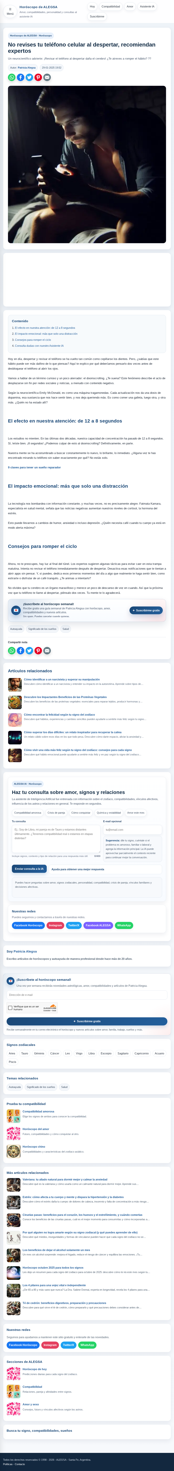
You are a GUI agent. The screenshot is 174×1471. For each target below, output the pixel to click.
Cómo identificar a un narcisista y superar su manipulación (62, 679)
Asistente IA (147, 6)
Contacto (20, 1464)
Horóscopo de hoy (35, 1369)
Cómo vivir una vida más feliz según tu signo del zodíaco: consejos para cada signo (78, 750)
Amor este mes (135, 812)
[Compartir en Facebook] (20, 77)
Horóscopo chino (34, 1146)
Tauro (24, 1053)
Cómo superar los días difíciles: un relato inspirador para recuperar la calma (72, 732)
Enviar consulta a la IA (29, 868)
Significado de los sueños (42, 629)
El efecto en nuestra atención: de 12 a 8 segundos (45, 327)
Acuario (159, 1053)
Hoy (92, 6)
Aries (12, 1053)
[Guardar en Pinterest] (38, 77)
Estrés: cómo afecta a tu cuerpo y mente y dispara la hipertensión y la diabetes (73, 1197)
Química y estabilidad (109, 812)
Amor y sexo (31, 1404)
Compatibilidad (111, 6)
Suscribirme (97, 16)
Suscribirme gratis (146, 610)
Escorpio (106, 1053)
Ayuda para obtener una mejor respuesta (77, 869)
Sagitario (123, 1053)
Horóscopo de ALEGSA (38, 7)
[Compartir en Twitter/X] (29, 77)
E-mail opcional (112, 821)
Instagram (55, 925)
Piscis (12, 1061)
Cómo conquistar (80, 812)
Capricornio (142, 1053)
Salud (66, 629)
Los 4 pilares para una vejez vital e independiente (54, 1285)
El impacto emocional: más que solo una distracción (46, 333)
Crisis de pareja (56, 812)
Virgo (79, 1053)
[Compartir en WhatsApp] (11, 77)
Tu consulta (19, 821)
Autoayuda (16, 629)
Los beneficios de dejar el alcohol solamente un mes (56, 1250)
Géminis (39, 1053)
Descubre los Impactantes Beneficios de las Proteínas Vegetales (65, 697)
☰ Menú (10, 11)
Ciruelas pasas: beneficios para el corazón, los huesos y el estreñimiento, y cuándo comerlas (82, 1214)
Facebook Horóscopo (28, 925)
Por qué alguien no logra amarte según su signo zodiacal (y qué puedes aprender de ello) (80, 1232)
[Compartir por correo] (47, 77)
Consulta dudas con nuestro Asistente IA (39, 345)
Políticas (8, 1464)
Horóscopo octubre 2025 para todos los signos (53, 1267)
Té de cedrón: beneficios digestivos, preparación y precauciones (64, 1303)
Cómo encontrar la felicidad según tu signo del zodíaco (59, 714)
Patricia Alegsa (27, 67)
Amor (130, 6)
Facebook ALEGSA (98, 925)
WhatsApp (124, 925)
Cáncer (54, 1053)
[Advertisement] (87, 279)
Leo (67, 1053)
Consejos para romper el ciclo (33, 339)
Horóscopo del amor (36, 1129)
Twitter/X (73, 925)
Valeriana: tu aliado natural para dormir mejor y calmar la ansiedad (65, 1179)
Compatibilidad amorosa (27, 812)
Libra (92, 1053)
